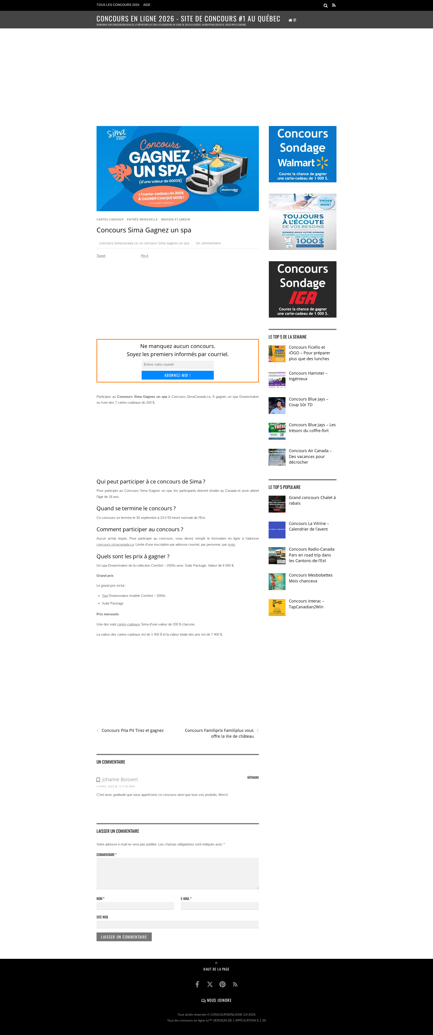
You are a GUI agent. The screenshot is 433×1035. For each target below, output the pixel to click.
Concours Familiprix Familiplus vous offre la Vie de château (222, 733)
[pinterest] (222, 984)
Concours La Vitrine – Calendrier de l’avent (309, 526)
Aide (146, 5)
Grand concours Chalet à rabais (312, 500)
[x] (210, 984)
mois (231, 544)
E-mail (186, 898)
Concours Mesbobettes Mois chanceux (311, 578)
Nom (100, 898)
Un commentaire (208, 243)
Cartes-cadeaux (110, 219)
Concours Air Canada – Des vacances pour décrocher (310, 456)
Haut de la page (216, 968)
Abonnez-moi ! (177, 375)
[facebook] (197, 984)
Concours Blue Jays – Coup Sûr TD (308, 402)
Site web (102, 916)
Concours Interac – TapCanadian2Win (306, 603)
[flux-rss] (235, 984)
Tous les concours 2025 (118, 5)
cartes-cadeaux (128, 624)
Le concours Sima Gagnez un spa (164, 243)
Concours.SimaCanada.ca (118, 243)
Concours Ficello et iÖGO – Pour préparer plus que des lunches (309, 352)
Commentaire (107, 854)
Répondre (253, 777)
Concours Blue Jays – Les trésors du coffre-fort (312, 427)
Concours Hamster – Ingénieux (308, 376)
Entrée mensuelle (142, 219)
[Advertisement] (216, 71)
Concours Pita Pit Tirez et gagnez (130, 730)
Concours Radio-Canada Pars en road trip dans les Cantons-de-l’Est (311, 554)
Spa (105, 596)
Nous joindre (219, 1000)
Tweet (101, 256)
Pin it (144, 256)
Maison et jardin (175, 219)
